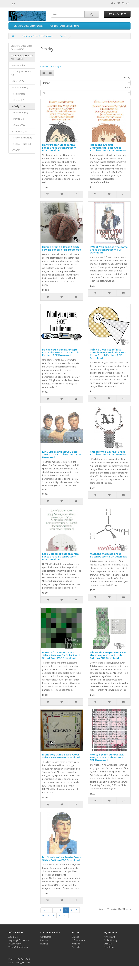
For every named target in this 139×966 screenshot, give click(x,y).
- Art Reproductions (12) (21, 73)
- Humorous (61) (19, 112)
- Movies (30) (17, 118)
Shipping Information (18, 940)
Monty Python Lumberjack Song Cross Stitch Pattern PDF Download (107, 757)
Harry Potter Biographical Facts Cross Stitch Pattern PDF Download (59, 147)
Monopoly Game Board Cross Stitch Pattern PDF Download (61, 756)
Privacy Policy (14, 943)
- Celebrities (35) (19, 87)
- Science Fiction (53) (21, 144)
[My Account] (113, 3)
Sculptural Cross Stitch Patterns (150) (21, 47)
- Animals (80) (18, 65)
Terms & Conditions (18, 947)
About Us (12, 936)
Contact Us (45, 936)
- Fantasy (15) (18, 93)
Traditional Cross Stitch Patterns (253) (22, 57)
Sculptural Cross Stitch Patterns (28, 25)
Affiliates (76, 943)
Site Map (44, 943)
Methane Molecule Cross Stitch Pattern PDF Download (108, 555)
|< (44, 910)
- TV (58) (15, 150)
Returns (44, 940)
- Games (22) (17, 100)
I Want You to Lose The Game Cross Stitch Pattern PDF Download (109, 249)
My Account (109, 936)
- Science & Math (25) (21, 137)
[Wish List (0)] (118, 3)
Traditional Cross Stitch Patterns (63, 25)
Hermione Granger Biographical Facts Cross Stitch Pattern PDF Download (108, 147)
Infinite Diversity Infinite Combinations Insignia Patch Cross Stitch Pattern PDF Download (108, 354)
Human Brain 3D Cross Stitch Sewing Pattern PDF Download (61, 248)
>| (65, 915)
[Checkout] (127, 3)
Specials (76, 947)
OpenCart (25, 959)
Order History (110, 940)
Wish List (108, 943)
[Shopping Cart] (123, 3)
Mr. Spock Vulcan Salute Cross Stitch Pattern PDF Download (61, 858)
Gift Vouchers (78, 940)
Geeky (63, 36)
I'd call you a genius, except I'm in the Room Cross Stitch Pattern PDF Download (60, 352)
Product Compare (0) (50, 66)
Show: (128, 87)
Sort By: (127, 77)
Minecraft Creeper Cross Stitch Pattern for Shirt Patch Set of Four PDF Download (61, 655)
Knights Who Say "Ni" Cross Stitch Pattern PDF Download (108, 453)
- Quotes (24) (18, 125)
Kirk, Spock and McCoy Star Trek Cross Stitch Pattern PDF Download (61, 454)
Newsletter (109, 947)
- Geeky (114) (18, 106)
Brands (75, 936)
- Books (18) (17, 81)
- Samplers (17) (18, 131)
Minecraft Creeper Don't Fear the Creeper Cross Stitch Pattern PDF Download (109, 655)
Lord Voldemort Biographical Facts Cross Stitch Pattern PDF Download (60, 556)
